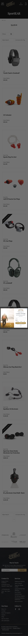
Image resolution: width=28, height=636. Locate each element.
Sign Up (20, 323)
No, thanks (20, 326)
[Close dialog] (26, 309)
